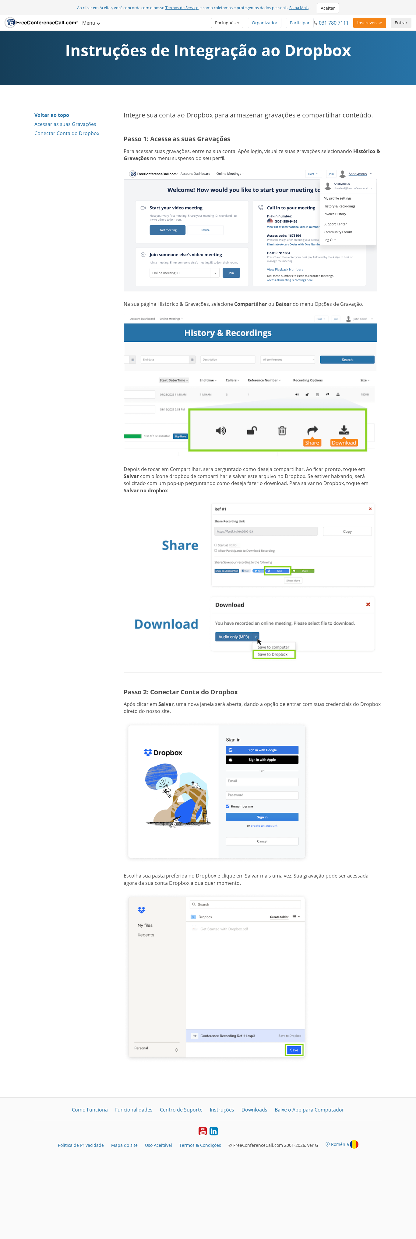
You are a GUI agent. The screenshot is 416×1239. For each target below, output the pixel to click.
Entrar (401, 23)
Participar (300, 23)
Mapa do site (124, 1145)
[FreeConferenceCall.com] (41, 22)
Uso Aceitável (158, 1145)
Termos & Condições (200, 1145)
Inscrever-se (369, 23)
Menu (89, 22)
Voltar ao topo (51, 115)
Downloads (254, 1109)
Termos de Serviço (182, 7)
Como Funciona (90, 1109)
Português (226, 23)
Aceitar (328, 8)
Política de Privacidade (81, 1145)
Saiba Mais (298, 7)
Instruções (222, 1109)
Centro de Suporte (181, 1109)
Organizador (264, 23)
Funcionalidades (134, 1109)
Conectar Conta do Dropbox (66, 133)
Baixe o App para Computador (309, 1109)
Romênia (340, 1144)
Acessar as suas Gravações (65, 124)
